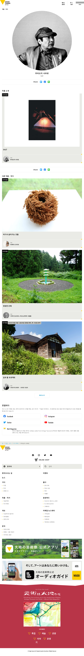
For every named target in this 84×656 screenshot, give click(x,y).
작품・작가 (5, 9)
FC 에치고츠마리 (49, 504)
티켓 (4, 485)
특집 (34, 633)
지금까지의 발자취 (8, 514)
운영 (49, 638)
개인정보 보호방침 (49, 522)
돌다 (44, 482)
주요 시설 (47, 488)
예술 (44, 633)
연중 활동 (6, 516)
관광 (54, 633)
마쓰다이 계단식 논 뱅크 (51, 501)
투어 (4, 488)
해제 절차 (47, 516)
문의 (3, 526)
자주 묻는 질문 (7, 535)
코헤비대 (46, 506)
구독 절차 (47, 514)
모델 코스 (6, 491)
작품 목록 (6, 501)
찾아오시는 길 (7, 473)
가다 (3, 482)
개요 (3, 510)
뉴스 (3, 477)
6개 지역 (46, 485)
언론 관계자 (6, 529)
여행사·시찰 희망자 (8, 532)
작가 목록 (16, 443)
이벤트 (45, 473)
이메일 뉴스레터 (49, 510)
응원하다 (46, 498)
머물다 (46, 493)
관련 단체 (6, 519)
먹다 (45, 491)
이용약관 (46, 519)
